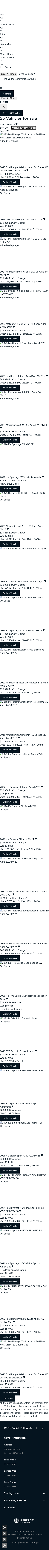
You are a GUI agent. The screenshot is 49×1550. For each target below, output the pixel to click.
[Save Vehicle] (27, 170)
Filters (8, 94)
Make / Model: (7, 24)
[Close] (4, 1545)
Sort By (4, 128)
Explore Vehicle (10, 182)
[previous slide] (6, 136)
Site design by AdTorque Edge (25, 1542)
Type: (3, 14)
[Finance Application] (4, 1539)
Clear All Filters (8, 74)
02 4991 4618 (10, 1464)
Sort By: (4, 64)
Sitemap (28, 1538)
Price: (3, 34)
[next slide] (43, 136)
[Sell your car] (4, 1533)
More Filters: (6, 54)
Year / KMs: (6, 44)
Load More (8, 1398)
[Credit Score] (4, 1527)
